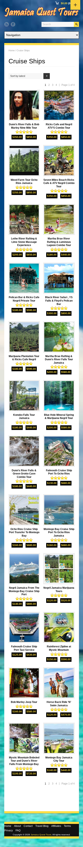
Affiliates (56, 826)
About (17, 826)
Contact (28, 826)
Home (12, 50)
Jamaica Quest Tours (41, 834)
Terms (67, 826)
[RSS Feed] (6, 24)
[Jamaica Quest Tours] (41, 16)
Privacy (8, 830)
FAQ (18, 830)
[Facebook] (13, 24)
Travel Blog (42, 826)
